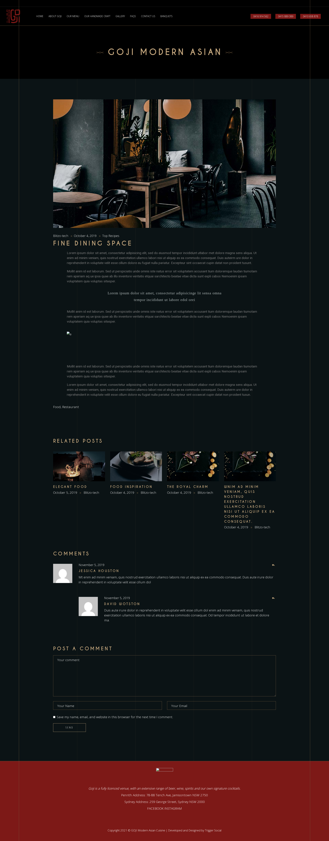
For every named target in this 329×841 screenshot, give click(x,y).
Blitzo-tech (61, 236)
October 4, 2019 (85, 236)
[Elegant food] (79, 466)
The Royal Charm (188, 487)
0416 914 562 (260, 16)
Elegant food (70, 487)
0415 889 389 (285, 16)
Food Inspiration (131, 487)
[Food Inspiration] (136, 466)
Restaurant (70, 407)
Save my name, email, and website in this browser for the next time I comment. (115, 717)
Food (57, 407)
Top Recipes (110, 236)
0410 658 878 (310, 16)
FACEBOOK (155, 808)
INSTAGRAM (173, 808)
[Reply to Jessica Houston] (273, 565)
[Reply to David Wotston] (273, 598)
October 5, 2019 (65, 492)
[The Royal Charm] (193, 466)
